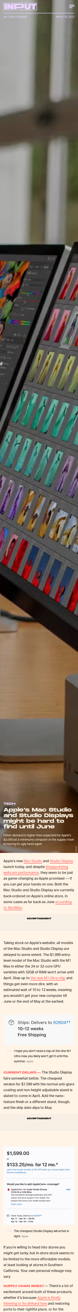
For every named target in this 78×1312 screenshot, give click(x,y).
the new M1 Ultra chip (48, 977)
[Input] (20, 6)
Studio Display (61, 861)
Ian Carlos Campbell (15, 16)
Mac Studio (33, 861)
